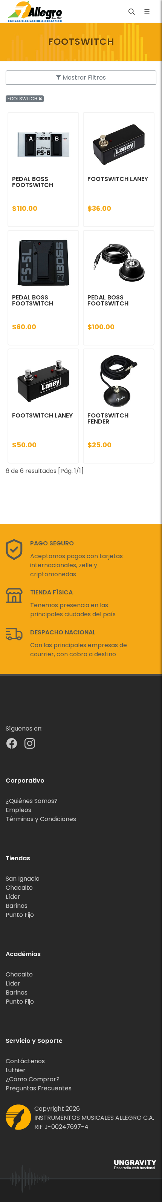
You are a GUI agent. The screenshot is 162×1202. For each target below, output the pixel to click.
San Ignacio (23, 878)
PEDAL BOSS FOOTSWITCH (32, 182)
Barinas (17, 905)
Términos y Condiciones (41, 819)
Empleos (18, 810)
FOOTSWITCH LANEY (117, 179)
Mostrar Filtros (83, 77)
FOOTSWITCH (23, 98)
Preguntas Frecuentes (39, 1088)
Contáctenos (25, 1061)
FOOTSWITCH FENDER (107, 418)
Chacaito (19, 887)
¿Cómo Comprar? (33, 1079)
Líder (13, 896)
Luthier (16, 1070)
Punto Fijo (20, 914)
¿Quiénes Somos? (32, 801)
